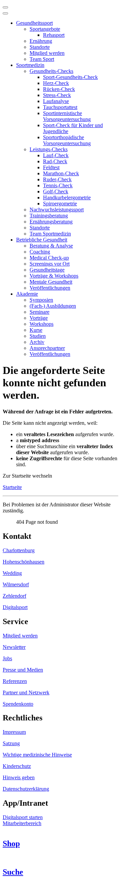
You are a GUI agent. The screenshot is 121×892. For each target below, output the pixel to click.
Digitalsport (15, 607)
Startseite (12, 487)
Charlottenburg (19, 550)
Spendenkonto (18, 704)
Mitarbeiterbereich (22, 823)
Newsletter (14, 647)
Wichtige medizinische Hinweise (37, 755)
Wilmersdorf (16, 584)
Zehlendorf (14, 596)
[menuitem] (34, 23)
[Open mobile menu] (5, 7)
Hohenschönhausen (23, 562)
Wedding (12, 573)
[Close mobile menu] (5, 13)
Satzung (11, 743)
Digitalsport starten (23, 817)
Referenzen (15, 681)
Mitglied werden (20, 635)
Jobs (7, 658)
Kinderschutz (17, 766)
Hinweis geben (19, 777)
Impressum (14, 732)
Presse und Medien (23, 670)
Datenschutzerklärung (26, 789)
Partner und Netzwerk (26, 692)
